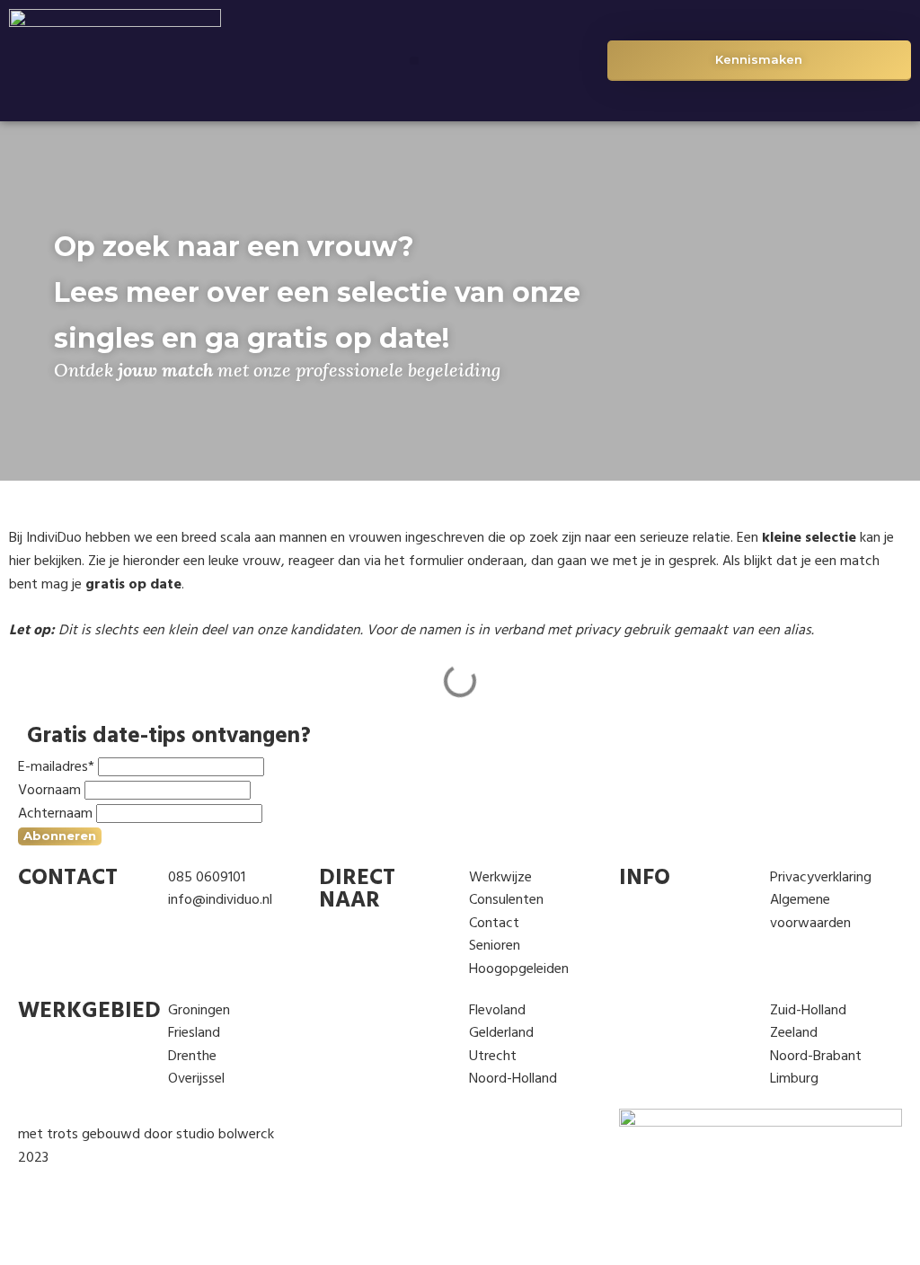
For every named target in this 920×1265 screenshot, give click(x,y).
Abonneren (59, 835)
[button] (414, 61)
